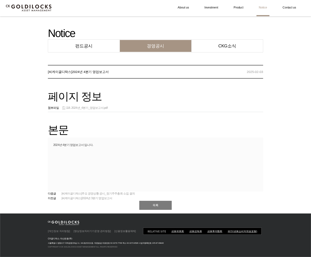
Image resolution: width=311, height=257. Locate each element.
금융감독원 (195, 231)
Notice (263, 7)
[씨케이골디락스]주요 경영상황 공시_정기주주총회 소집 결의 (98, 193)
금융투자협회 (214, 231)
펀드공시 (84, 45)
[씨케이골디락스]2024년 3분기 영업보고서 (87, 198)
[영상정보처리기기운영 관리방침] (92, 231)
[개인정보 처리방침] (59, 231)
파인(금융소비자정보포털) (242, 231)
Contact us (289, 7)
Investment (211, 7)
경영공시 (155, 45)
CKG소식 (227, 45)
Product (238, 7)
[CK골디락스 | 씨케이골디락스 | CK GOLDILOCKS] (28, 8)
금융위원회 (177, 231)
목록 (155, 205)
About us (183, 7)
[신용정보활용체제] (125, 231)
